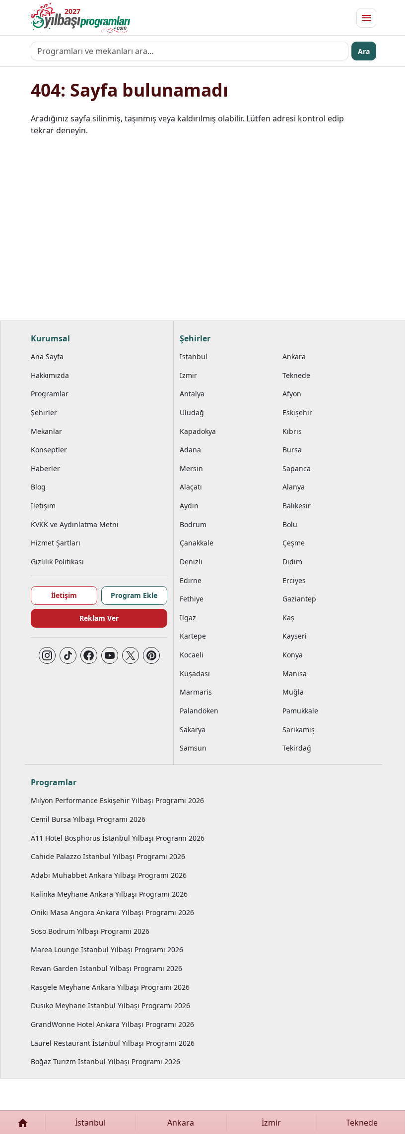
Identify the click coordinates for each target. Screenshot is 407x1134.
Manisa (294, 673)
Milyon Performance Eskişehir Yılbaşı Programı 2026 (117, 800)
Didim (292, 561)
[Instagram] (47, 655)
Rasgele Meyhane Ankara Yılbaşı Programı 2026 (110, 987)
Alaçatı (191, 486)
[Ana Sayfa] (22, 1122)
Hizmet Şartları (55, 542)
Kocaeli (192, 654)
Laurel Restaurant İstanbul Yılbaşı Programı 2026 (113, 1043)
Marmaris (196, 692)
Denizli (191, 561)
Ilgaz (188, 617)
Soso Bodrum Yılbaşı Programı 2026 (90, 931)
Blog (38, 486)
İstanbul (193, 356)
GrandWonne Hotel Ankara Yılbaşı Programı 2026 (112, 1024)
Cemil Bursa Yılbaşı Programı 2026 (88, 819)
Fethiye (192, 598)
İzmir (188, 375)
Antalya (192, 393)
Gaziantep (299, 598)
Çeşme (293, 542)
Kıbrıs (292, 431)
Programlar (49, 393)
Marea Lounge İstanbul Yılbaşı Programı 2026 (107, 949)
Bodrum (193, 524)
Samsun (193, 748)
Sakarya (192, 729)
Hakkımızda (50, 375)
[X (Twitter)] (130, 655)
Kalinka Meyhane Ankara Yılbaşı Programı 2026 (109, 894)
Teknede (296, 375)
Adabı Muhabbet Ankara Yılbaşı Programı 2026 (109, 875)
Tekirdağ (296, 748)
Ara (364, 51)
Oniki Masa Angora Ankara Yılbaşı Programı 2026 (112, 912)
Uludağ (192, 412)
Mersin (191, 468)
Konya (292, 654)
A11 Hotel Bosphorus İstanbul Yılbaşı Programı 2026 (117, 838)
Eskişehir (297, 412)
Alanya (293, 486)
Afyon (291, 393)
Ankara (294, 356)
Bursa (292, 449)
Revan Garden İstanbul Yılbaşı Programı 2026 (106, 968)
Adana (190, 449)
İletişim (43, 505)
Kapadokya (198, 431)
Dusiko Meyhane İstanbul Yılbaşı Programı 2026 (110, 1005)
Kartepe (193, 636)
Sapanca (296, 468)
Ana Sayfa (47, 356)
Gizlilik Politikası (57, 561)
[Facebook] (88, 655)
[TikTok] (68, 655)
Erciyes (294, 580)
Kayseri (294, 636)
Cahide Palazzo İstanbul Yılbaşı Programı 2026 (108, 856)
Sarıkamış (298, 729)
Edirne (191, 580)
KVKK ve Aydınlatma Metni (75, 524)
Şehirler (44, 412)
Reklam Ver (99, 618)
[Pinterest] (151, 655)
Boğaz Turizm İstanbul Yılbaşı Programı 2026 (105, 1061)
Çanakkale (196, 542)
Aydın (189, 505)
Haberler (45, 468)
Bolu (289, 524)
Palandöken (199, 710)
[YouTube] (109, 655)
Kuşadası (195, 673)
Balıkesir (296, 505)
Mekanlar (46, 431)
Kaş (288, 617)
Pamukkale (300, 710)
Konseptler (49, 449)
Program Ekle (134, 595)
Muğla (293, 692)
